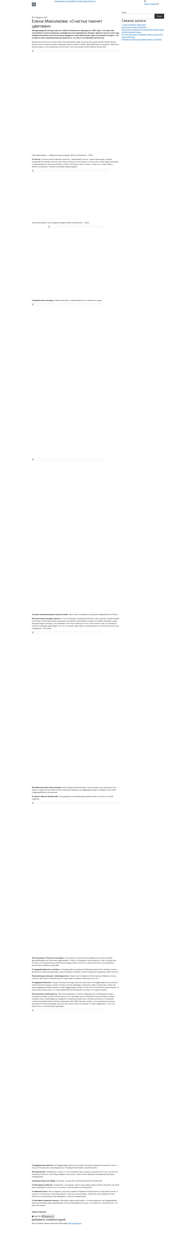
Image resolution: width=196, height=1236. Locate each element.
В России (76, 1)
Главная (57, 1)
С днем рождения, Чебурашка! (134, 25)
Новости (64, 1)
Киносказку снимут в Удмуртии (134, 27)
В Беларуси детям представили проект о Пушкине (142, 39)
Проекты (92, 1)
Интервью (84, 1)
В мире (70, 1)
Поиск (124, 12)
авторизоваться (74, 1223)
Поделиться (48, 1216)
